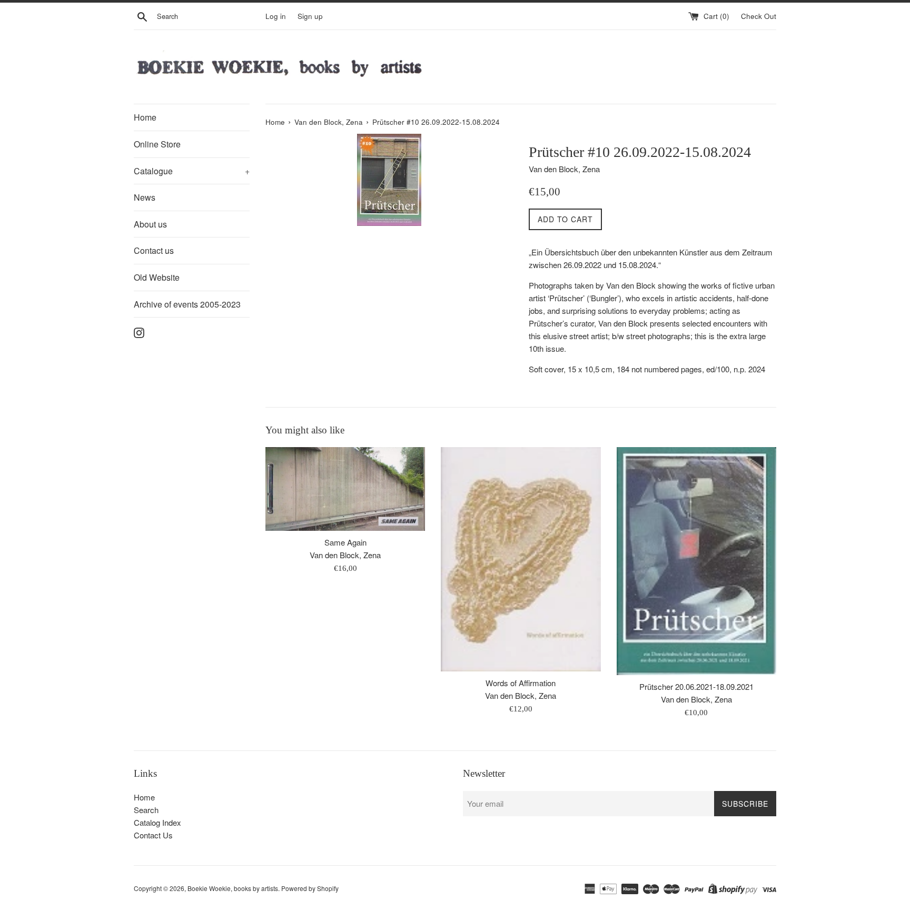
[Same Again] (345, 488)
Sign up (310, 16)
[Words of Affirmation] (520, 559)
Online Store (157, 144)
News (144, 197)
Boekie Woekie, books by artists (232, 888)
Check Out (758, 16)
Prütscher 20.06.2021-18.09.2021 (696, 686)
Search (146, 809)
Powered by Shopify (310, 888)
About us (150, 224)
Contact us (154, 250)
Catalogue (192, 171)
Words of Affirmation (521, 682)
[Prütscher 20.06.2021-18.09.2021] (696, 561)
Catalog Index (157, 822)
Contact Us (153, 834)
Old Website (157, 277)
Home (145, 117)
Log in (275, 16)
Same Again (345, 542)
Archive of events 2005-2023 (187, 304)
